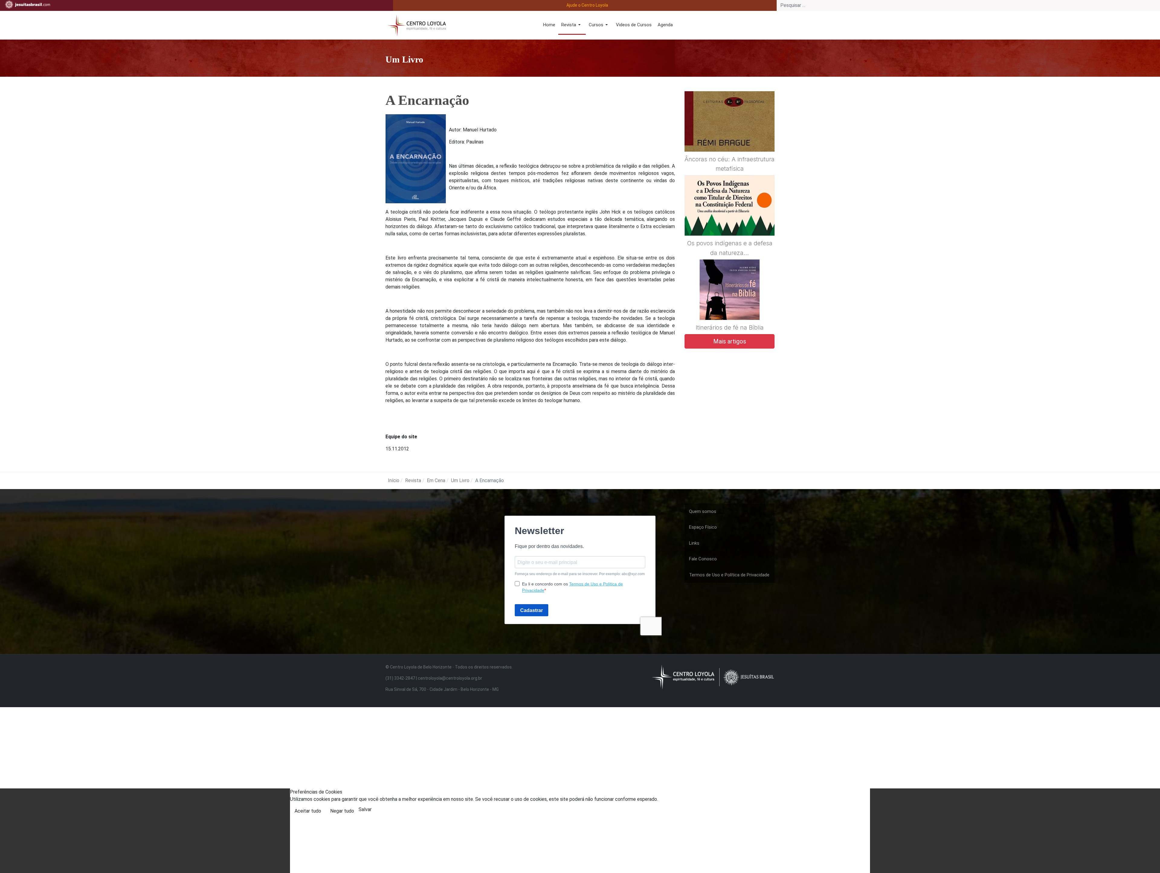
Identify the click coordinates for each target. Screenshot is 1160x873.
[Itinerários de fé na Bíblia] (730, 304)
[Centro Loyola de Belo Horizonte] (415, 24)
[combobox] (968, 5)
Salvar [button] (365, 809)
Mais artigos (729, 341)
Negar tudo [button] (342, 811)
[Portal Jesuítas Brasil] (27, 4)
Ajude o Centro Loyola (587, 5)
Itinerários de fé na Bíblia (730, 327)
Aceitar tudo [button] (308, 811)
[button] (572, 25)
